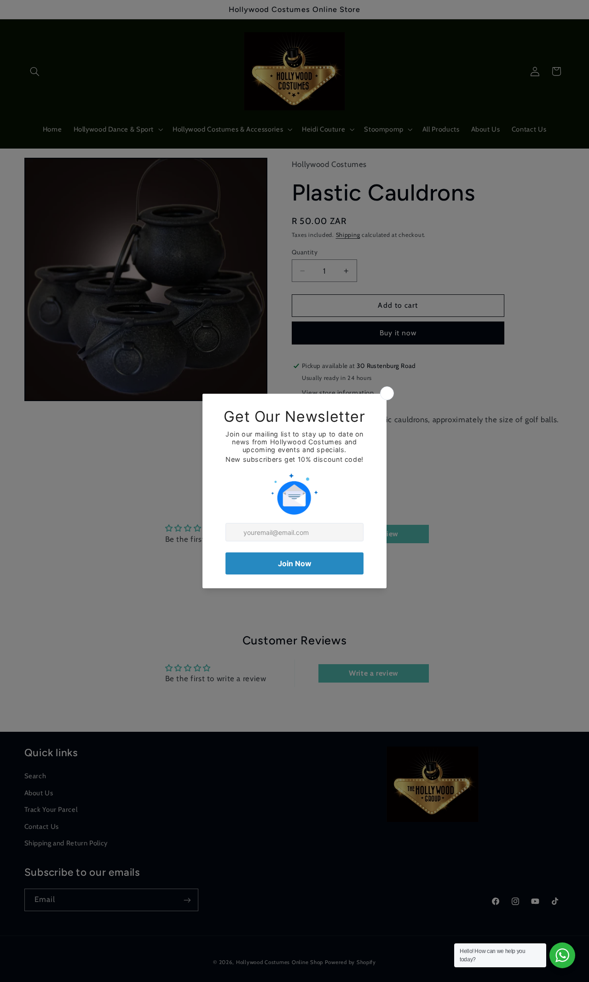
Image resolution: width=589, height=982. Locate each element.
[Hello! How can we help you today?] (562, 955)
